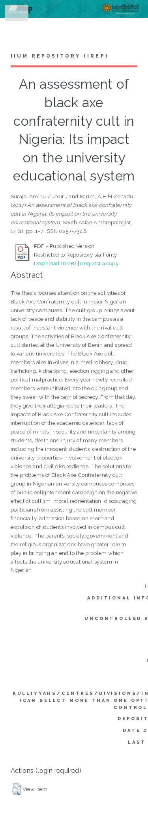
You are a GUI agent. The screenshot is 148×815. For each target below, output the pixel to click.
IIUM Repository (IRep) (60, 56)
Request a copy (99, 263)
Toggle (17, 15)
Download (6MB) (55, 263)
